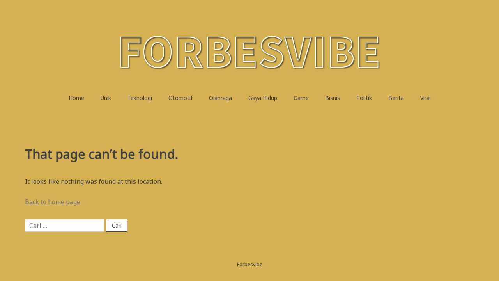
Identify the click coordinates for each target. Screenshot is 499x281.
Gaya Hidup (262, 97)
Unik (106, 97)
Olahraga (220, 97)
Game (301, 97)
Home (76, 97)
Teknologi (139, 97)
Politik (364, 97)
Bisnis (332, 97)
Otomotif (180, 97)
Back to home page (52, 201)
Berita (396, 97)
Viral (425, 97)
